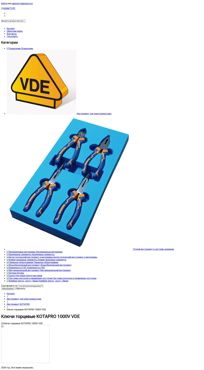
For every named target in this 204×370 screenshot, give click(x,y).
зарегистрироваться (22, 3)
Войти (4, 3)
